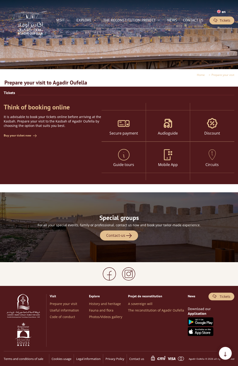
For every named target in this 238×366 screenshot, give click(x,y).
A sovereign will (140, 304)
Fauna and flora (101, 310)
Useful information (64, 310)
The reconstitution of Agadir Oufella (156, 310)
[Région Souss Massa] (23, 334)
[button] (223, 12)
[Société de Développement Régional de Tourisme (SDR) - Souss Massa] (23, 306)
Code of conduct (62, 317)
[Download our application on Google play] (200, 324)
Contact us (136, 359)
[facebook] (109, 274)
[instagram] (128, 274)
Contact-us (116, 235)
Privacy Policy (115, 359)
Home (201, 75)
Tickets (225, 20)
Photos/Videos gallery (105, 317)
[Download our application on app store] (200, 334)
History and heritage (105, 304)
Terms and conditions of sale (23, 359)
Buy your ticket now (17, 135)
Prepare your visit (63, 304)
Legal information (88, 359)
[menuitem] (63, 20)
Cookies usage (61, 359)
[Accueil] (30, 39)
